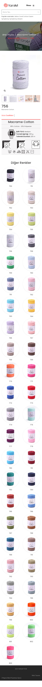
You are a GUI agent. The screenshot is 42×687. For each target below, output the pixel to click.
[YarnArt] (11, 5)
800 (31, 620)
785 (10, 511)
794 (10, 598)
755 (31, 229)
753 (31, 208)
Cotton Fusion (28, 16)
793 (31, 576)
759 (10, 273)
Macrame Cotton (26, 34)
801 (10, 641)
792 (10, 576)
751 (31, 186)
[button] (5, 91)
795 (31, 598)
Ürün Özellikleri (7, 115)
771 (31, 381)
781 (31, 468)
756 (10, 251)
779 (31, 446)
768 (10, 360)
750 (10, 186)
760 (31, 273)
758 (31, 251)
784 (31, 490)
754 (10, 229)
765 (10, 338)
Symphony (5, 19)
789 (10, 555)
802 (31, 641)
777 (10, 446)
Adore (16, 16)
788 (31, 533)
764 (31, 316)
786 (31, 511)
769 (31, 360)
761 (10, 294)
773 (31, 403)
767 (31, 338)
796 (10, 620)
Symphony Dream (16, 19)
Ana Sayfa (8, 34)
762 (31, 295)
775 (31, 425)
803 (10, 663)
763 (10, 316)
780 (10, 468)
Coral (21, 16)
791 (31, 555)
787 (10, 533)
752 (10, 208)
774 (10, 425)
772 (10, 403)
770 (10, 381)
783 (10, 490)
